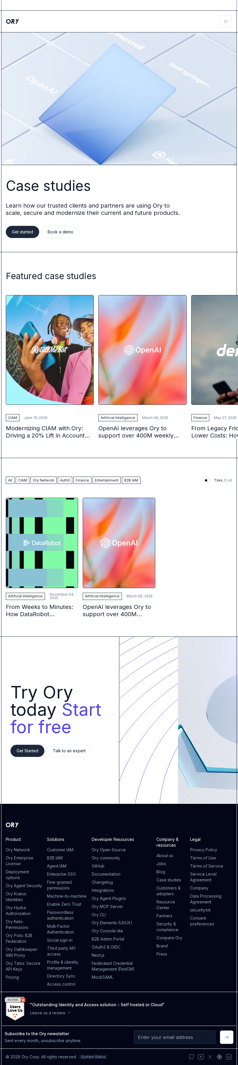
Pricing (12, 977)
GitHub (98, 865)
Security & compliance (167, 926)
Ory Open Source (109, 849)
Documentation (106, 874)
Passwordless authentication (60, 915)
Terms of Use (203, 857)
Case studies (168, 879)
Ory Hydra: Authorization (18, 910)
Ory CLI (99, 914)
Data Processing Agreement (205, 899)
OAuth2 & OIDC (106, 947)
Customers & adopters (168, 890)
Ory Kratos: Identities (16, 896)
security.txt (200, 909)
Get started (22, 231)
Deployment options (17, 874)
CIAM (12, 418)
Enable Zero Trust (64, 904)
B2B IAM (55, 857)
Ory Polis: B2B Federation (19, 938)
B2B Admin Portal (108, 938)
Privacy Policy (203, 849)
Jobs (161, 863)
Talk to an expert (69, 750)
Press (161, 953)
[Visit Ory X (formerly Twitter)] (210, 1056)
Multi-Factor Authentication (60, 929)
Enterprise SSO (61, 874)
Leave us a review (47, 1012)
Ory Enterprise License (19, 860)
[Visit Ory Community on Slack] (219, 1056)
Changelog (102, 882)
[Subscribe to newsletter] (226, 1037)
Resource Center (165, 904)
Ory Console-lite (107, 930)
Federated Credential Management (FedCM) (113, 966)
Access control (61, 984)
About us (164, 855)
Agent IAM (56, 865)
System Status (93, 1057)
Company (199, 887)
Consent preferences (202, 921)
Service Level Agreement (203, 877)
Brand (162, 945)
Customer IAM (60, 849)
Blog (160, 871)
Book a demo (60, 231)
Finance (200, 418)
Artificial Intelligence (118, 418)
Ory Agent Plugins (109, 898)
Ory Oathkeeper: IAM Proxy (22, 952)
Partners (164, 915)
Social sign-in (60, 940)
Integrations (103, 890)
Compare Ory (169, 937)
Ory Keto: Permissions (17, 924)
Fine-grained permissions (59, 885)
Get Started (27, 750)
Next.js (98, 955)
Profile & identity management (62, 965)
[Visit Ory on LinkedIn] (228, 1056)
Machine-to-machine (66, 896)
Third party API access (61, 951)
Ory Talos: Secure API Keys (23, 966)
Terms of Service (206, 865)
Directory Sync (61, 975)
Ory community (106, 857)
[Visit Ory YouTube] (200, 1056)
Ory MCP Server (107, 906)
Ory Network (18, 849)
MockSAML (102, 977)
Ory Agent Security (24, 885)
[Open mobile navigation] (226, 21)
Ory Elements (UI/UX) (112, 922)
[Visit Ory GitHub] (191, 1056)
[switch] (207, 480)
